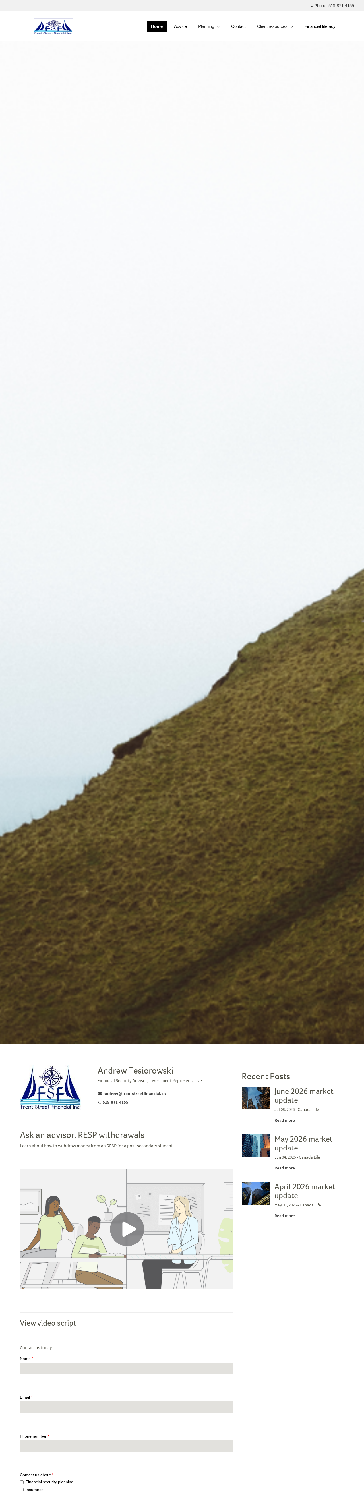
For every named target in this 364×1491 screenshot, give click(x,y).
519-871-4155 (341, 5)
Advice (180, 26)
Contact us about (36, 1474)
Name (27, 1358)
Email (26, 1397)
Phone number (34, 1436)
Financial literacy (320, 26)
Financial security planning (49, 1482)
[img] (182, 522)
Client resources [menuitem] (272, 28)
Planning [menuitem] (206, 28)
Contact (238, 26)
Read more (284, 1120)
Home (157, 26)
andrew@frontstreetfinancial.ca (134, 1093)
